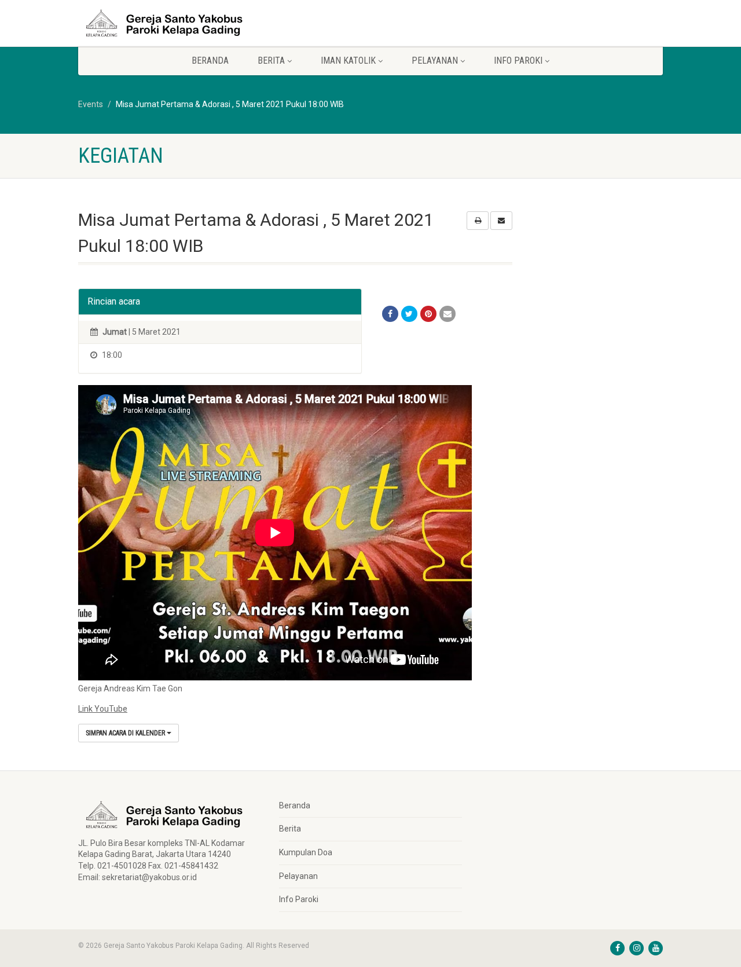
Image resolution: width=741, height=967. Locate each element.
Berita (290, 828)
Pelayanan (298, 876)
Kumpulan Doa (305, 852)
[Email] (447, 314)
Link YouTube (102, 708)
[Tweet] (409, 314)
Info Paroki (298, 899)
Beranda (210, 60)
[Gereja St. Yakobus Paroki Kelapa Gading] (170, 23)
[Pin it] (428, 314)
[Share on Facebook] (390, 314)
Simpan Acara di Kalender (126, 733)
